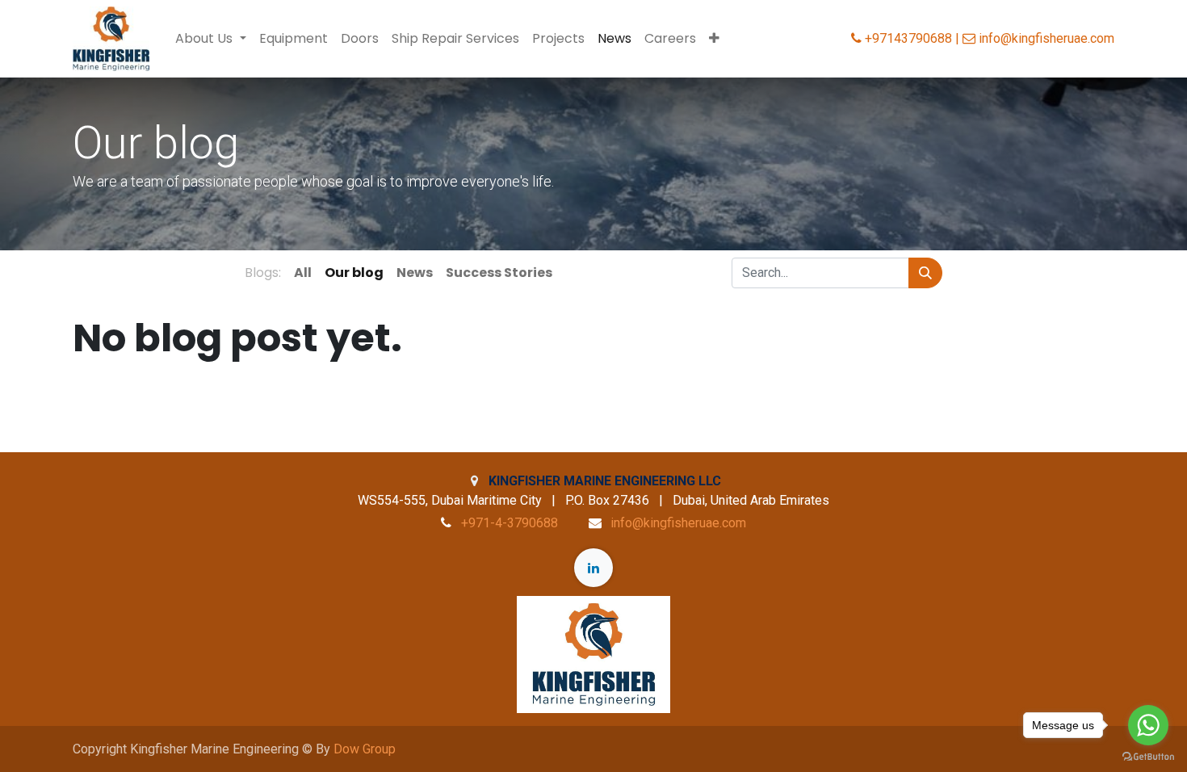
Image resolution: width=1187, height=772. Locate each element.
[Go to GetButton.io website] (1148, 756)
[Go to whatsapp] (1148, 725)
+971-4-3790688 (509, 523)
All (303, 272)
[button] (714, 39)
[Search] (925, 273)
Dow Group (364, 749)
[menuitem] (293, 39)
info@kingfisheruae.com (678, 523)
